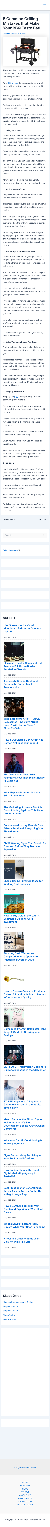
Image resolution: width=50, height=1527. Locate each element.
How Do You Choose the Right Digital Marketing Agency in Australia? (21, 1173)
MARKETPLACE (25, 1498)
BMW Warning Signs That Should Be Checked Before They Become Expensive (25, 846)
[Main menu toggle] (44, 5)
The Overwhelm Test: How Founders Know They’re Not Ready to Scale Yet (24, 777)
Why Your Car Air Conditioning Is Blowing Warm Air (23, 1142)
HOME (25, 1482)
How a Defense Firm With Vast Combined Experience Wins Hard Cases (23, 1209)
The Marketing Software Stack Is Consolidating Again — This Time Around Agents (23, 810)
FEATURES (25, 1485)
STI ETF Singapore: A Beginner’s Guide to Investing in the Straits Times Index (22, 1104)
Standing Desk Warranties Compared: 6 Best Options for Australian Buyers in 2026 (21, 956)
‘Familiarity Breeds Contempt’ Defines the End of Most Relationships (21, 684)
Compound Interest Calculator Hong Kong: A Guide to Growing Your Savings (25, 1032)
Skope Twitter (9, 1315)
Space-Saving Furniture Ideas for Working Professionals (23, 882)
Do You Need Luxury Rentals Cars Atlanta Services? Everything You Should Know (23, 828)
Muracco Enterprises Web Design (18, 1302)
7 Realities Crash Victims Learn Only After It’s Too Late (22, 1240)
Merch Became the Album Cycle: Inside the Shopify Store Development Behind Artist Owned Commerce (24, 1124)
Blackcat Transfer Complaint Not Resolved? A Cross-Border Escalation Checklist (23, 666)
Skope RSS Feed (10, 1311)
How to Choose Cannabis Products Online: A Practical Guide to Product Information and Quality (25, 994)
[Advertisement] (25, 1371)
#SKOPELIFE (25, 1495)
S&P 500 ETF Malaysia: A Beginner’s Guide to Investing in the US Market (25, 1068)
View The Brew (9, 1319)
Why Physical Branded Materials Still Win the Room (23, 794)
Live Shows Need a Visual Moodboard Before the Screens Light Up (22, 628)
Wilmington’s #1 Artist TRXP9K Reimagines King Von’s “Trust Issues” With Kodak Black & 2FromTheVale (22, 723)
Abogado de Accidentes (25, 1467)
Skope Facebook (10, 1306)
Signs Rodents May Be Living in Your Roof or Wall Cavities (22, 1157)
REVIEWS (25, 1492)
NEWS (25, 1489)
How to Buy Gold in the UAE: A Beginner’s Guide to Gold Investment (21, 918)
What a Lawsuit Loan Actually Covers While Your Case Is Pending (24, 1225)
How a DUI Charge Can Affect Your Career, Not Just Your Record (24, 741)
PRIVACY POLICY (25, 1505)
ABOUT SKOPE (25, 1501)
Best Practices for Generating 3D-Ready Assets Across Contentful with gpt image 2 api (24, 1191)
